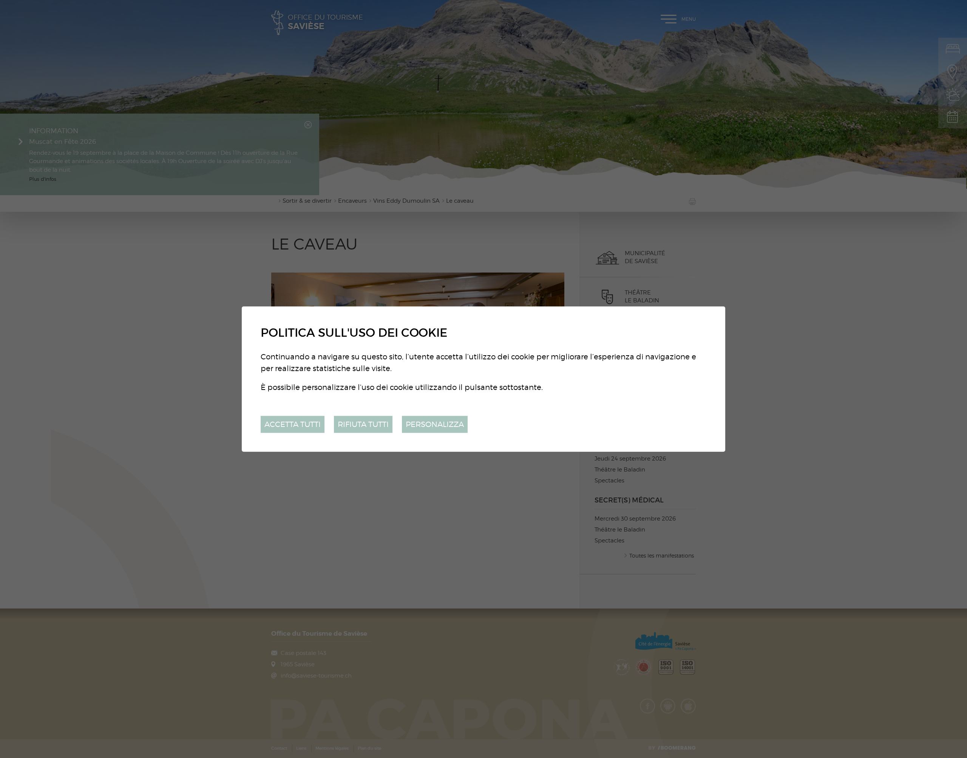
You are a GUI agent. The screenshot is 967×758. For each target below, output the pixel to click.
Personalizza (435, 424)
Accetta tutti (292, 424)
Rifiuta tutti (363, 424)
